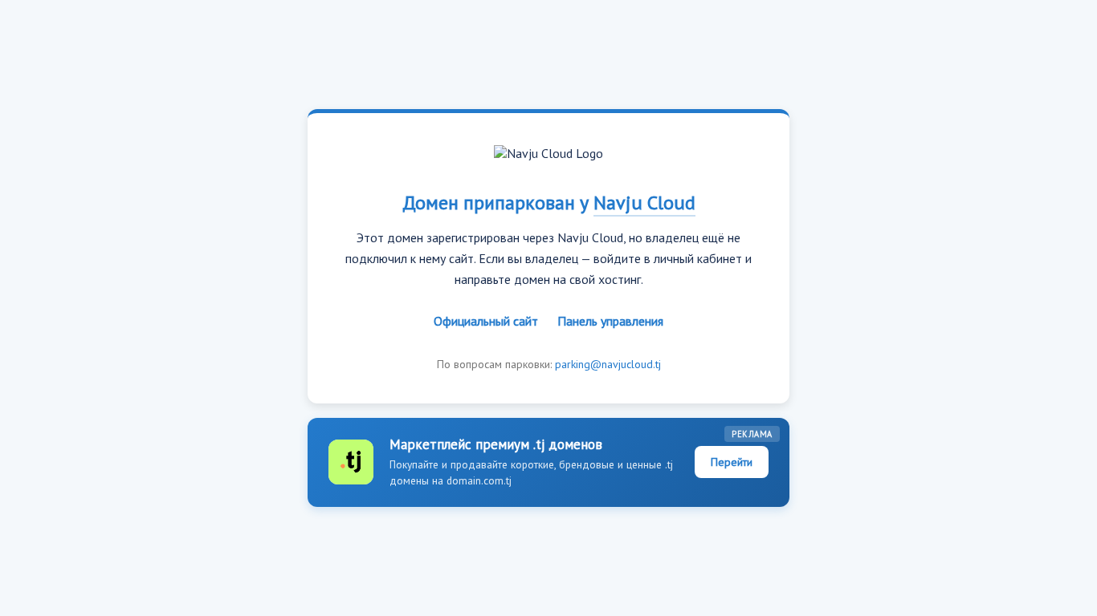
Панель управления (610, 321)
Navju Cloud (644, 202)
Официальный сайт (486, 321)
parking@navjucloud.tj (608, 364)
